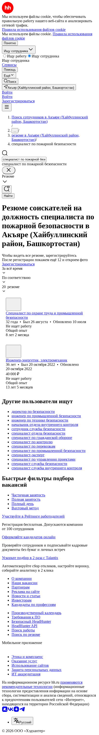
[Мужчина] (13, 304)
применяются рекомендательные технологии (42, 684)
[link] (10, 81)
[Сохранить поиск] (7, 189)
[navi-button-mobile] (7, 107)
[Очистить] (8, 170)
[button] (7, 92)
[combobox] (24, 159)
